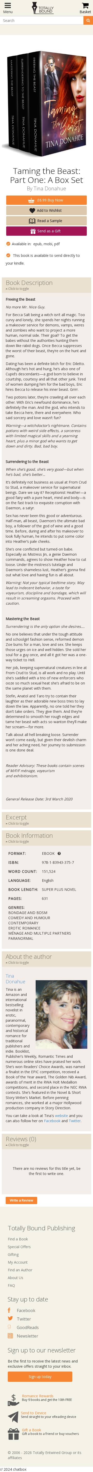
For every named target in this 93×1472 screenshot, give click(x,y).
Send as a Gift (49, 231)
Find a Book (18, 1239)
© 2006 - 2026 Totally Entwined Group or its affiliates (44, 1455)
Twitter (75, 1120)
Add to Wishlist (49, 210)
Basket (85, 11)
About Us (15, 1277)
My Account (18, 1262)
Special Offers (19, 1246)
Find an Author (20, 1269)
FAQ (11, 1285)
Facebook (52, 1120)
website (61, 1115)
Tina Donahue (50, 188)
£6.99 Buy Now (49, 200)
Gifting (13, 1254)
